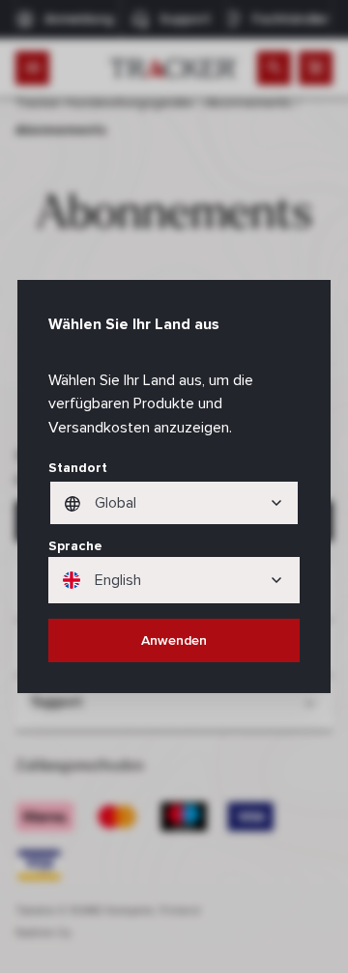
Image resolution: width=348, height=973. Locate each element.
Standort (77, 467)
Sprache (75, 546)
